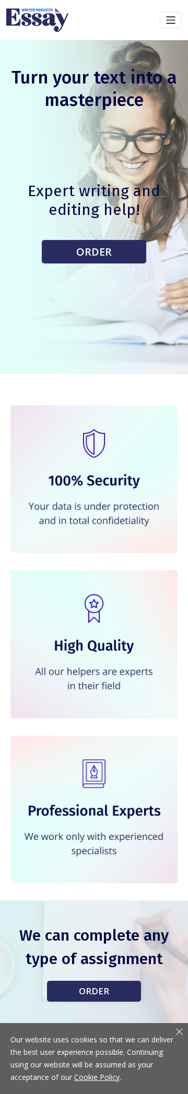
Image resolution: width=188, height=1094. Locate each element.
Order (94, 252)
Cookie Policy (97, 1077)
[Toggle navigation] (171, 20)
